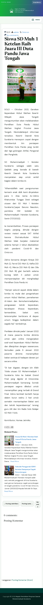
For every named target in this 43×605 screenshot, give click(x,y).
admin (16, 32)
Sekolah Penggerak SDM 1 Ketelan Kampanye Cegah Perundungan (25, 469)
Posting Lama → (27, 504)
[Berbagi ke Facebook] (12, 427)
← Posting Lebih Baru (11, 504)
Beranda (37, 504)
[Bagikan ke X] (10, 427)
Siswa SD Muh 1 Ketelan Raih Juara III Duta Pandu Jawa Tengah (21, 49)
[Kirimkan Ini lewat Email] (5, 427)
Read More (15, 461)
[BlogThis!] (8, 427)
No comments (13, 35)
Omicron (25, 32)
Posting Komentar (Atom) (22, 580)
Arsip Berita (37, 2)
